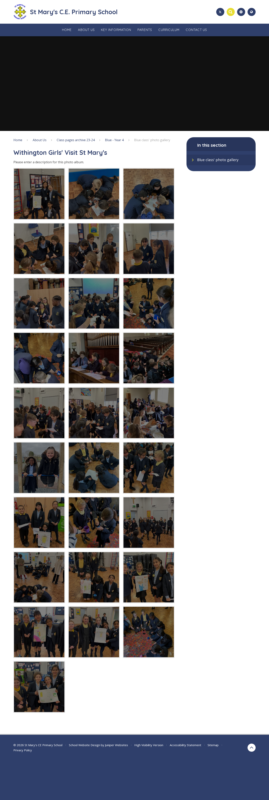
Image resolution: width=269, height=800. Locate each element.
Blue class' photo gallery (152, 140)
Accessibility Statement (185, 745)
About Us (39, 140)
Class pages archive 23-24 (76, 140)
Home (17, 140)
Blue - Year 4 (114, 140)
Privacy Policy (22, 750)
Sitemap (213, 745)
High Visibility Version (148, 745)
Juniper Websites (116, 745)
